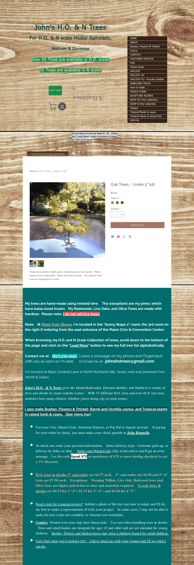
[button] (165, 2)
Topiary (134, 108)
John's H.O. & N (62, 27)
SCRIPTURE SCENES (141, 96)
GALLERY (135, 71)
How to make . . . (139, 87)
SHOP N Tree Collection (143, 104)
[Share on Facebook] (112, 236)
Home (33, 171)
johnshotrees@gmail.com (129, 361)
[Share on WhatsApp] (124, 236)
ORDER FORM (138, 92)
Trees (98, 27)
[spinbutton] (117, 214)
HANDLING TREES (140, 83)
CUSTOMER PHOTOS (141, 59)
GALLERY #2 (137, 75)
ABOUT (134, 42)
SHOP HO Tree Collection (144, 100)
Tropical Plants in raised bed (145, 116)
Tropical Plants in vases (143, 112)
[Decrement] (113, 214)
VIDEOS (134, 120)
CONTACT (135, 55)
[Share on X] (130, 236)
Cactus (134, 51)
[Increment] (122, 214)
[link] (58, 106)
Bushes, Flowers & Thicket (145, 46)
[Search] (168, 69)
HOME (133, 38)
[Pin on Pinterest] (118, 236)
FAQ (132, 63)
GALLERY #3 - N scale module (147, 79)
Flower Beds (137, 67)
